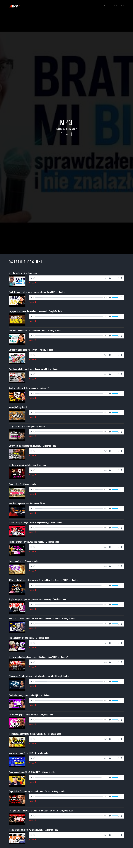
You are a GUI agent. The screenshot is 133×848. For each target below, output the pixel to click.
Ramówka (114, 6)
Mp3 (122, 6)
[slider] (68, 278)
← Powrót (66, 134)
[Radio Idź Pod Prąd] (15, 6)
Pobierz (32, 283)
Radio (106, 6)
